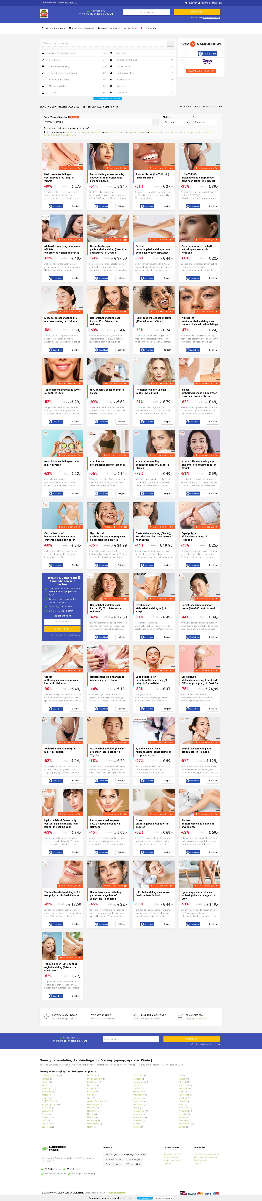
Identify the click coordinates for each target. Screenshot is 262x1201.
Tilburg (187, 132)
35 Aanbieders (201, 1018)
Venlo (181, 1091)
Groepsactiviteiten (114, 1159)
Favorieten (192, 3)
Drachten (91, 1085)
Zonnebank (145, 92)
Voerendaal (184, 1095)
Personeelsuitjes (113, 1164)
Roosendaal (138, 1111)
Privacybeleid (200, 1160)
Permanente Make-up (145, 60)
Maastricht (138, 1091)
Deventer (91, 1075)
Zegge (182, 1117)
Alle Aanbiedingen (54, 28)
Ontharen (77, 92)
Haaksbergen (93, 1104)
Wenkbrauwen (145, 79)
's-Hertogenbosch (50, 1075)
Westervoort (184, 1107)
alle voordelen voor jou (211, 18)
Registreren (205, 3)
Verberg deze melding (163, 1198)
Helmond (108, 132)
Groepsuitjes (134, 1159)
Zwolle (182, 1127)
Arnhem (141, 132)
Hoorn (90, 1127)
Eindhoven (95, 132)
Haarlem (208, 132)
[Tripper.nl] (207, 61)
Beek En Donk (48, 1101)
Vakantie (132, 28)
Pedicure (145, 53)
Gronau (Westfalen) (96, 1101)
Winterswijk (184, 1111)
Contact (198, 1163)
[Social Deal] (207, 53)
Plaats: (60, 117)
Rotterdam (68, 132)
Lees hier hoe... (71, 3)
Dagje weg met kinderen (134, 1154)
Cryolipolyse (77, 60)
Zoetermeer (184, 1124)
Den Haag (82, 132)
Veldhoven (184, 1088)
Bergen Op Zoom (50, 1104)
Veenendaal (184, 1085)
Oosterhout (138, 1101)
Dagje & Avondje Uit (83, 28)
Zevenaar (183, 1120)
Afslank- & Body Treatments (77, 53)
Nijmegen (137, 1098)
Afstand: (167, 117)
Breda (46, 135)
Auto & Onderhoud (172, 1154)
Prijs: (195, 117)
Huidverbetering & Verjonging (77, 73)
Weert (181, 1104)
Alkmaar (45, 1079)
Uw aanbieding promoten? (201, 71)
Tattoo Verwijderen (145, 73)
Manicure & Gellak (77, 86)
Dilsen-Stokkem (94, 1079)
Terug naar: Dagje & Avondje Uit (108, 98)
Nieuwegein (138, 1095)
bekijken (76, 206)
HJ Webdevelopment (116, 1193)
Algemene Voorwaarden (205, 1157)
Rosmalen (137, 1114)
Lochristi (137, 1088)
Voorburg (183, 1098)
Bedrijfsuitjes (111, 1154)
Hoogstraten (93, 1124)
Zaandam (183, 1114)
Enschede (92, 1091)
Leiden (56, 135)
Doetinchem (93, 1082)
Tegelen (137, 1127)
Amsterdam (68, 135)
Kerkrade (137, 1079)
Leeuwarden (154, 132)
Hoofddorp (92, 1120)
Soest (177, 132)
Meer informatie (145, 1198)
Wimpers (145, 86)
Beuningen (46, 1107)
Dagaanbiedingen (110, 28)
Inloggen (218, 3)
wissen (74, 117)
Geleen (90, 1095)
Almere (130, 132)
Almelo (197, 132)
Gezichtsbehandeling (77, 66)
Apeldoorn (46, 1095)
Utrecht (167, 132)
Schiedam (138, 1120)
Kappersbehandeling (77, 79)
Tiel (180, 1075)
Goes (89, 1098)
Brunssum (46, 1117)
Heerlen (91, 1114)
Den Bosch (47, 1124)
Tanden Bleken (145, 66)
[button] (170, 43)
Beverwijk (46, 1111)
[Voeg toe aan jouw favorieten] (45, 147)
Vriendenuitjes (133, 1164)
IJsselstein (138, 1075)
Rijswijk (119, 132)
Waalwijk (183, 1101)
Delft (44, 1120)
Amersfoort (47, 1088)
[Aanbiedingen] (70, 1149)
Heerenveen (93, 1111)
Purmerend (138, 1104)
